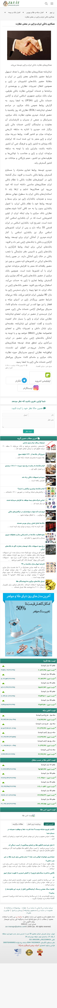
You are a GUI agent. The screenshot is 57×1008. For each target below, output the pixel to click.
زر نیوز (52, 12)
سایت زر (19, 916)
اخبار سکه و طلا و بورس (35, 12)
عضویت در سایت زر (45, 910)
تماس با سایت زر (34, 908)
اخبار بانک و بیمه (14, 12)
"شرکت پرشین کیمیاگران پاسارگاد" (28, 945)
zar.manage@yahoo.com (15, 926)
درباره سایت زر (47, 908)
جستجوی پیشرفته (30, 910)
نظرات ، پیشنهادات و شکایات (16, 908)
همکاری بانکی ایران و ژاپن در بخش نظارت (39, 17)
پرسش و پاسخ (17, 910)
